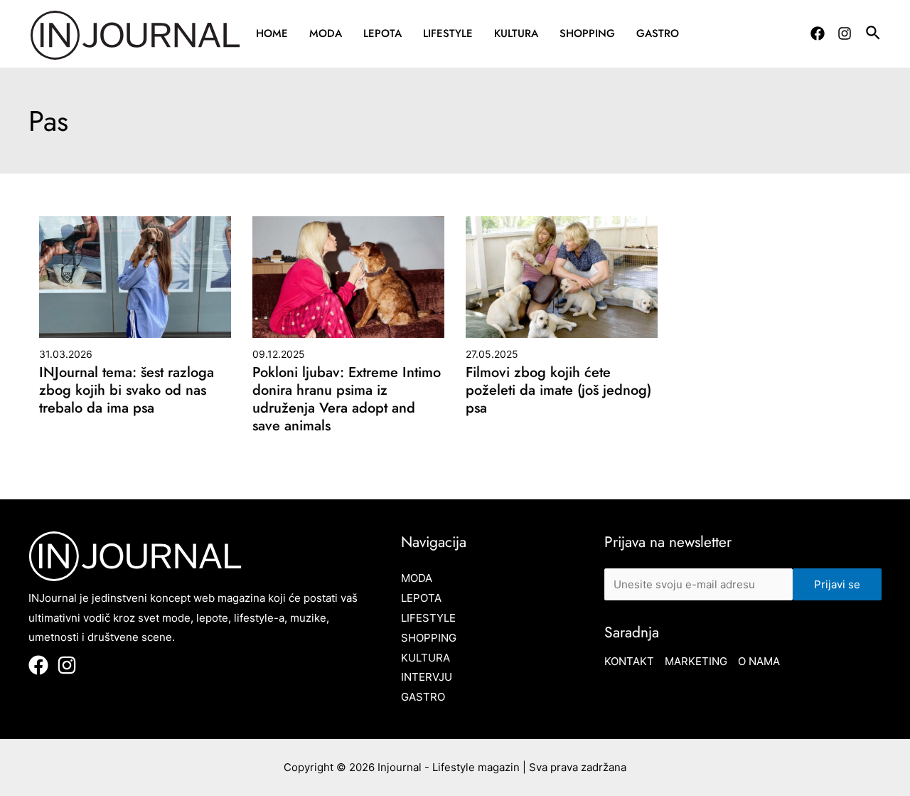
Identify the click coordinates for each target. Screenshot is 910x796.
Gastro (657, 33)
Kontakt (629, 661)
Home (272, 33)
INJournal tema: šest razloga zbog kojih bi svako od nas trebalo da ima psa (126, 390)
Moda (325, 33)
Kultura (516, 33)
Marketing (696, 661)
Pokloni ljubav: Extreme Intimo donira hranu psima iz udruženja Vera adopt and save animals (346, 399)
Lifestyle (448, 33)
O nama (759, 661)
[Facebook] (817, 33)
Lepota (382, 33)
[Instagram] (844, 33)
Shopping (587, 33)
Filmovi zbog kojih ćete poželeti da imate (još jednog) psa (558, 390)
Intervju (426, 677)
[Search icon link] (874, 35)
